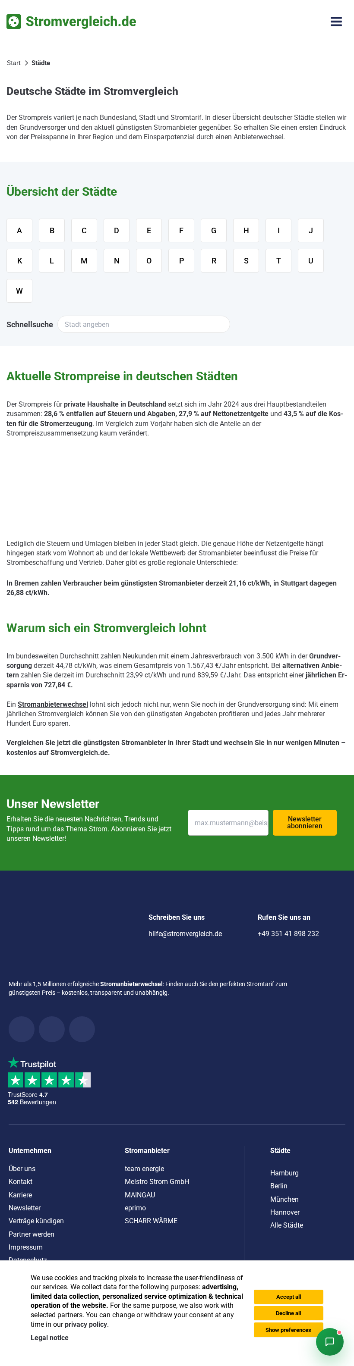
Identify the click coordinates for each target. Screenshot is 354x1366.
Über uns (22, 1169)
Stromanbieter (147, 1151)
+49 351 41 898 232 (288, 934)
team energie (144, 1169)
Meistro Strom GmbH (157, 1182)
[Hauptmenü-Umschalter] (336, 21)
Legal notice (50, 1338)
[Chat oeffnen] (330, 1342)
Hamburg (284, 1173)
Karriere (20, 1195)
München (284, 1199)
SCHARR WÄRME (151, 1221)
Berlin (279, 1186)
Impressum (26, 1247)
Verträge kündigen (36, 1221)
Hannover (285, 1212)
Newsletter (25, 1208)
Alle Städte (286, 1225)
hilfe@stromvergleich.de (185, 934)
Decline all (288, 1313)
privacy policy (86, 1324)
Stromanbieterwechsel (53, 704)
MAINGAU (140, 1195)
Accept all (288, 1297)
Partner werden (31, 1234)
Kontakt (20, 1182)
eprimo (135, 1208)
